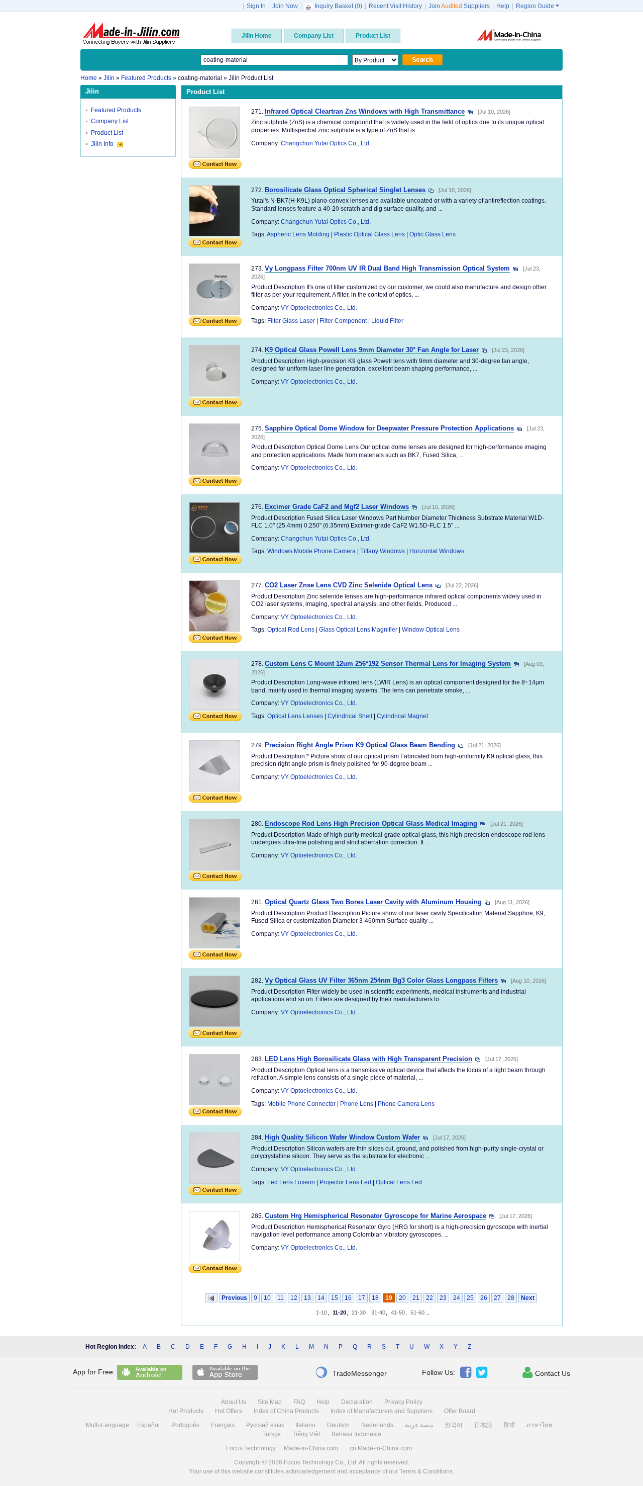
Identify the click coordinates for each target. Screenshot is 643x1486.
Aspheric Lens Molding (298, 234)
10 (267, 1297)
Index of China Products (286, 1411)
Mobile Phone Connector (301, 1103)
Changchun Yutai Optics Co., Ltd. (326, 143)
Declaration (357, 1402)
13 (307, 1297)
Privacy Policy (403, 1402)
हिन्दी (509, 1425)
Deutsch (338, 1425)
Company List (110, 121)
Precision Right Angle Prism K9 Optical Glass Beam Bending (360, 745)
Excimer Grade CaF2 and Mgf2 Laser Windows (337, 506)
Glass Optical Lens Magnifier (358, 629)
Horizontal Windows (436, 551)
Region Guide (537, 6)
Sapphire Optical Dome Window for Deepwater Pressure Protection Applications (389, 428)
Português (185, 1425)
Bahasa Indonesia (356, 1434)
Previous (234, 1297)
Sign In (256, 6)
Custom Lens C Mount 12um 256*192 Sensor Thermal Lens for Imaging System (388, 663)
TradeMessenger (351, 1372)
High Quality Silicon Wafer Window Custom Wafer (342, 1137)
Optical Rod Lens (290, 629)
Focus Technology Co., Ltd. (321, 1462)
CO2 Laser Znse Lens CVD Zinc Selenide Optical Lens (349, 585)
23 (443, 1297)
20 (402, 1297)
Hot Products (185, 1411)
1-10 (321, 1312)
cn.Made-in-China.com (381, 1448)
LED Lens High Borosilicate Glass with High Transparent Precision (368, 1059)
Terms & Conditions (426, 1471)
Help (502, 6)
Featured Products (116, 110)
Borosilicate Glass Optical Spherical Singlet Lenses (345, 190)
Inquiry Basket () (338, 6)
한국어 (454, 1425)
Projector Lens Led (345, 1182)
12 (293, 1297)
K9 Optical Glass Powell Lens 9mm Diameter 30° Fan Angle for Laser (372, 350)
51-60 (417, 1312)
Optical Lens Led (399, 1182)
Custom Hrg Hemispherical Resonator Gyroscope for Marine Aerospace (375, 1215)
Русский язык (265, 1425)
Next (527, 1297)
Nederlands (377, 1425)
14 (321, 1297)
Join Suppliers (459, 6)
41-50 (398, 1312)
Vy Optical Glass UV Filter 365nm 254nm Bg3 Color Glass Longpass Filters (381, 980)
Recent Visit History (395, 6)
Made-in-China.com (311, 1448)
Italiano (305, 1425)
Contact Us (546, 1372)
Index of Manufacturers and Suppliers (382, 1411)
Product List (107, 132)
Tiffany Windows (382, 551)
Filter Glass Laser (291, 320)
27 (497, 1297)
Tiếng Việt (306, 1434)
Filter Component (343, 320)
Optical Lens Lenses (295, 716)
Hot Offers (228, 1411)
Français (223, 1425)
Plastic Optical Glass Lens (369, 234)
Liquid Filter (387, 320)
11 (280, 1297)
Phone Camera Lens (406, 1103)
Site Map (270, 1402)
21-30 (359, 1312)
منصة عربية (419, 1425)
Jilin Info (103, 143)
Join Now (285, 6)
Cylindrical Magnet (402, 716)
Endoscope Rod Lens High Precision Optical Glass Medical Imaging (371, 823)
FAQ (299, 1402)
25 (470, 1297)
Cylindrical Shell (350, 716)
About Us (233, 1402)
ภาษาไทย (539, 1425)
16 (348, 1297)
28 (510, 1297)
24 (456, 1297)
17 (361, 1297)
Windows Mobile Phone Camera (311, 551)
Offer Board (459, 1411)
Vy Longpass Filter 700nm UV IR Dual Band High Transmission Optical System (387, 268)
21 (415, 1297)
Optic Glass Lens (432, 234)
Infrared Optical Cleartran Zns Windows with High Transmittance (365, 111)
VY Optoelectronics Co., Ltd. (319, 307)
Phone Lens (356, 1103)
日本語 (483, 1425)
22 (429, 1297)
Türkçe (271, 1434)
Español (148, 1425)
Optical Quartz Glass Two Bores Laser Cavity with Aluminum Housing (373, 902)
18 (375, 1297)
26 (483, 1297)
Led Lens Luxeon (291, 1182)
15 (334, 1297)
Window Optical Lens (431, 629)
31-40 (378, 1312)
